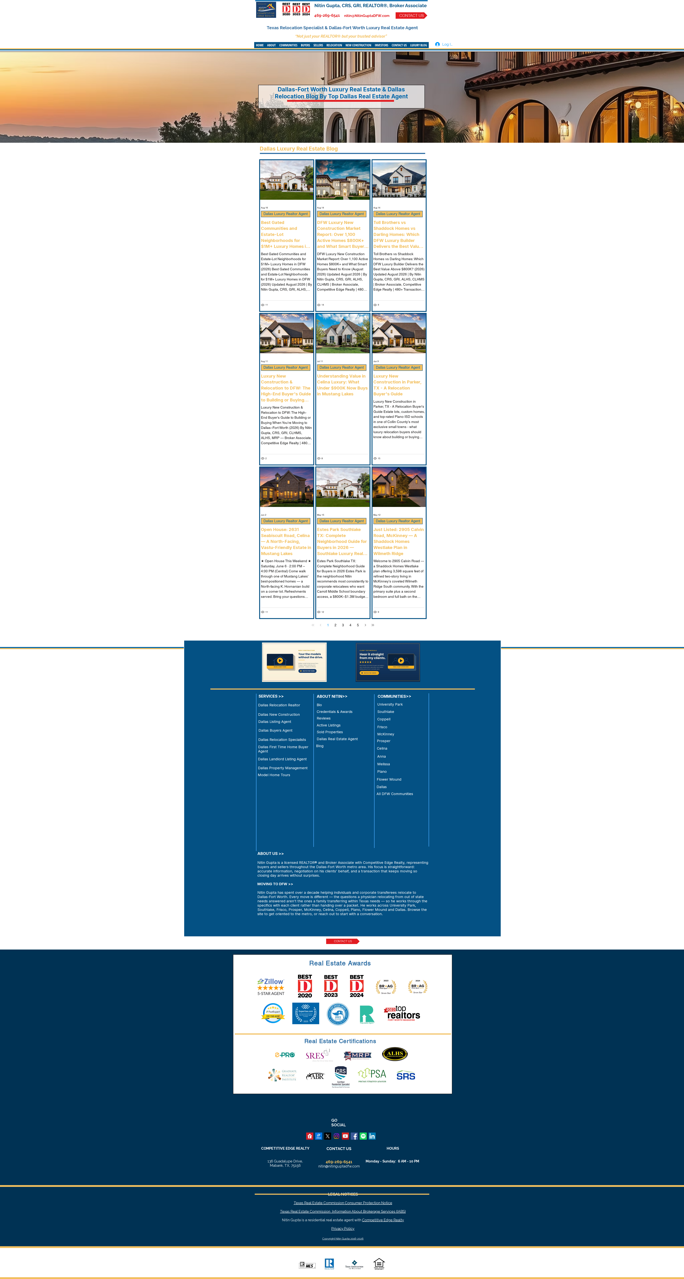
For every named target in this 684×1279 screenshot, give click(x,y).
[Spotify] (363, 1136)
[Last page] (373, 625)
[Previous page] (320, 625)
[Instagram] (336, 1136)
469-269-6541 (327, 15)
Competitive (372, 1220)
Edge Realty (393, 1220)
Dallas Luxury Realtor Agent (285, 214)
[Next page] (365, 625)
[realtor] (309, 1136)
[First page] (313, 625)
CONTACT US (339, 1148)
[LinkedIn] (372, 1136)
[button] (271, 45)
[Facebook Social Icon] (354, 1136)
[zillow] (318, 1136)
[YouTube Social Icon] (345, 1136)
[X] (327, 1136)
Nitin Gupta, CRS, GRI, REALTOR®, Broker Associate (370, 5)
